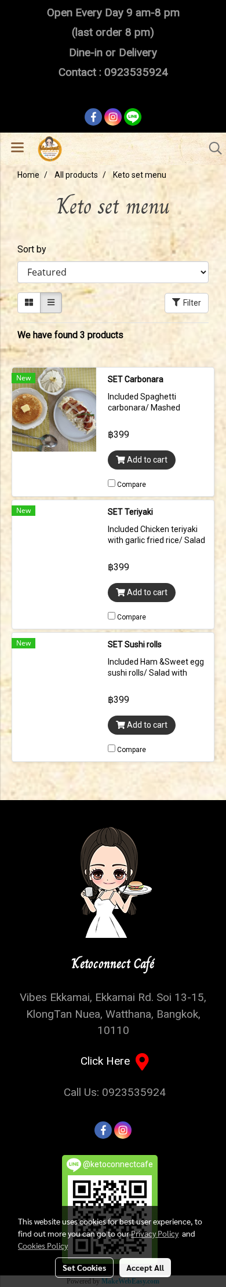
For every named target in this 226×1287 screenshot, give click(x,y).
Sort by (35, 249)
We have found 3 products (70, 334)
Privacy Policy (154, 1233)
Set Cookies (84, 1267)
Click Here (108, 1061)
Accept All (145, 1267)
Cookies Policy (43, 1245)
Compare (131, 485)
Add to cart (146, 459)
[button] (211, 148)
